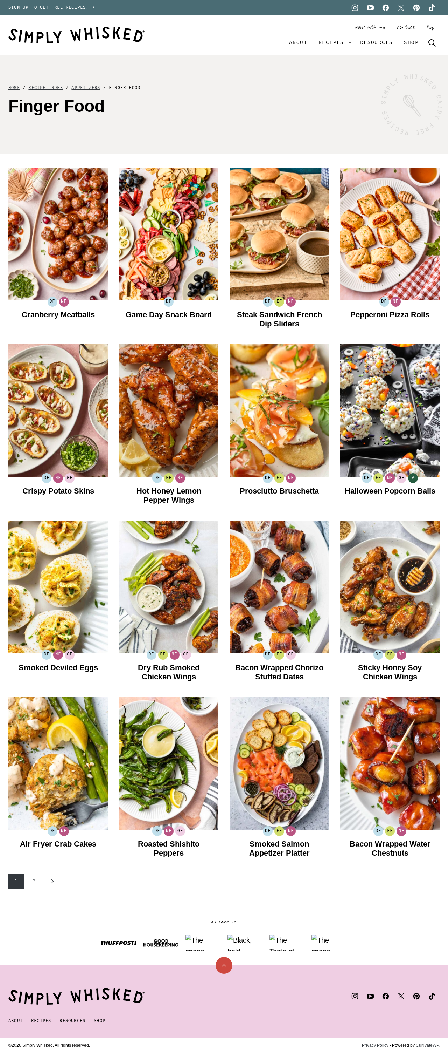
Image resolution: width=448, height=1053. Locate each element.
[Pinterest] (416, 7)
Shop (411, 43)
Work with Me (369, 27)
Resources (376, 43)
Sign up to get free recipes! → (51, 7)
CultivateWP (427, 1045)
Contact (406, 27)
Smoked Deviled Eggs (58, 667)
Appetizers (85, 87)
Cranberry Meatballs (58, 314)
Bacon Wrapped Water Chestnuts (390, 848)
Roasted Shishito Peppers (169, 848)
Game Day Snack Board (169, 314)
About (298, 43)
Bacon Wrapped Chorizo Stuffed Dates (279, 672)
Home (14, 87)
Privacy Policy (375, 1045)
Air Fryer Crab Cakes (58, 844)
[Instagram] (355, 7)
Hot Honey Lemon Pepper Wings (168, 495)
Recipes (331, 43)
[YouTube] (370, 7)
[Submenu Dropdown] (350, 43)
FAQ (430, 27)
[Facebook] (385, 7)
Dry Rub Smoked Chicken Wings (169, 672)
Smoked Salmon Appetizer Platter (279, 848)
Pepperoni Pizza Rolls (389, 314)
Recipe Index (45, 87)
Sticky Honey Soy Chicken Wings (390, 672)
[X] (401, 7)
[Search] (432, 42)
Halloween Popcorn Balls (390, 491)
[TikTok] (432, 7)
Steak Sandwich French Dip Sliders (279, 319)
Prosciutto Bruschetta (279, 491)
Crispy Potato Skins (58, 491)
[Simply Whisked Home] (76, 35)
